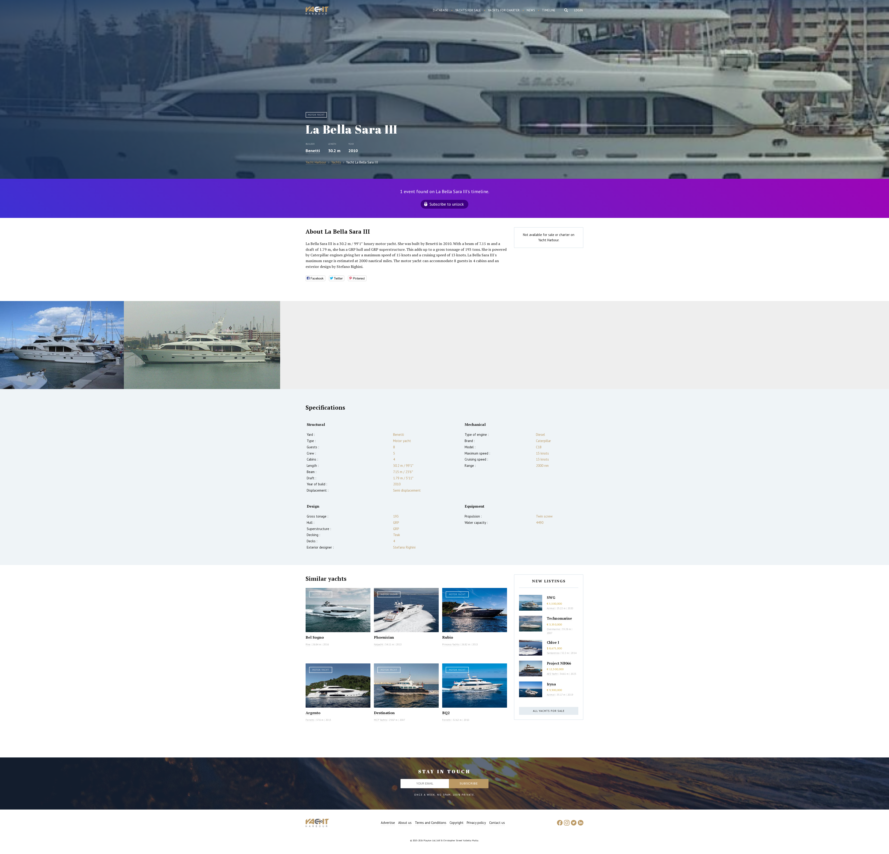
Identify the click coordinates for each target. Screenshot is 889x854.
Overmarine (554, 629)
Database (440, 10)
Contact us (497, 822)
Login (578, 10)
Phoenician (384, 637)
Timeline (549, 10)
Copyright (456, 822)
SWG (551, 597)
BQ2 (446, 712)
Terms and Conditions (430, 822)
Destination (384, 712)
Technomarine (559, 618)
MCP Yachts (380, 720)
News (531, 10)
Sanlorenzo (553, 653)
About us (405, 822)
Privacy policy (476, 822)
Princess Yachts (450, 644)
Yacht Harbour (317, 11)
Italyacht (378, 644)
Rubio (447, 637)
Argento (313, 712)
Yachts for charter (504, 10)
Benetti (313, 150)
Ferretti (310, 720)
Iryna (551, 684)
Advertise (388, 822)
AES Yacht (552, 673)
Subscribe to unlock (446, 204)
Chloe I (553, 642)
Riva (308, 644)
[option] (62, 345)
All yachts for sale (548, 711)
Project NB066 (559, 663)
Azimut (551, 608)
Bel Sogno (315, 637)
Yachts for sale (468, 10)
